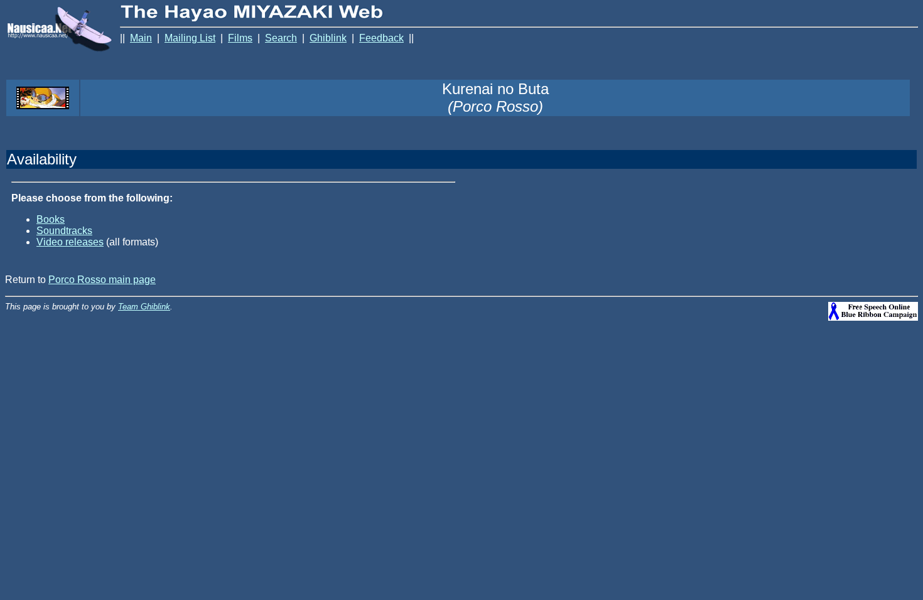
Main (141, 38)
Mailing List (190, 38)
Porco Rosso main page (102, 279)
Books (50, 219)
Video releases (70, 242)
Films (240, 38)
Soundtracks (64, 230)
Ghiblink (328, 38)
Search (281, 38)
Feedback (381, 38)
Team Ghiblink (144, 306)
